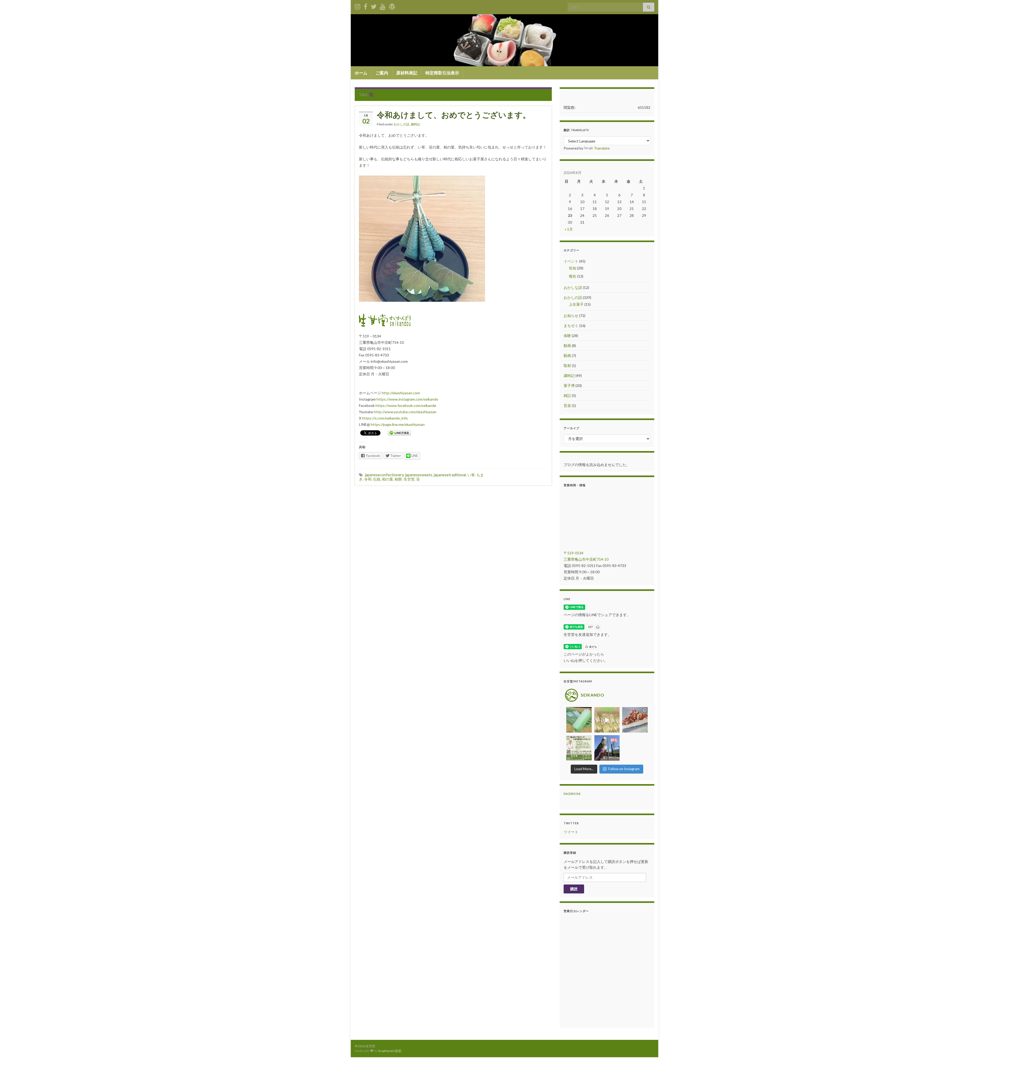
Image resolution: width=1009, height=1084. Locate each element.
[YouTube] (382, 5)
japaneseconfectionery (384, 475)
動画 (567, 345)
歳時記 (415, 124)
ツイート (571, 832)
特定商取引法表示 (442, 72)
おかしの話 (401, 124)
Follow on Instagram (624, 769)
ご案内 (381, 72)
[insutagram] (357, 5)
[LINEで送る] (399, 432)
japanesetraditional (450, 475)
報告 (572, 276)
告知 (572, 268)
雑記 (567, 395)
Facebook (572, 793)
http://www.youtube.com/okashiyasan (405, 412)
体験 (567, 335)
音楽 (567, 405)
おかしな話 (573, 287)
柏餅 (398, 479)
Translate (602, 148)
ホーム (361, 72)
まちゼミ (571, 325)
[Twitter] (374, 5)
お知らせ (571, 315)
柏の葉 (387, 479)
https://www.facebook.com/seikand (404, 405)
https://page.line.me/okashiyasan (398, 424)
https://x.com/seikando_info (385, 418)
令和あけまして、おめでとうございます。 (454, 114)
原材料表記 (406, 72)
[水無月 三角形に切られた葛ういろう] (635, 720)
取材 (567, 365)
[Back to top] (997, 1072)
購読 (574, 889)
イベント (571, 261)
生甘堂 (409, 479)
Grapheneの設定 (389, 1051)
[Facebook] (365, 5)
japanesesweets (418, 475)
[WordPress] (392, 5)
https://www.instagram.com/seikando (407, 399)
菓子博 (569, 385)
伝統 (376, 479)
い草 (471, 475)
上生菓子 (576, 304)
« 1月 (569, 229)
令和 (368, 479)
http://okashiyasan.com (401, 393)
